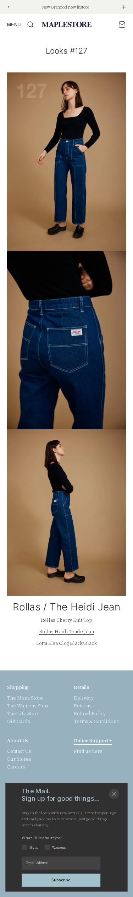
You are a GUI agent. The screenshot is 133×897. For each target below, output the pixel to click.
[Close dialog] (114, 793)
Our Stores (19, 759)
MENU (14, 24)
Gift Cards (18, 721)
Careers (16, 767)
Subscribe (61, 879)
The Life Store (23, 714)
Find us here (88, 751)
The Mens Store (25, 698)
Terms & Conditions (96, 721)
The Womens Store (28, 706)
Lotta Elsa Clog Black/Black (66, 643)
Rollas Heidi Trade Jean (66, 632)
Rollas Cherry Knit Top (66, 620)
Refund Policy (90, 714)
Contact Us (19, 751)
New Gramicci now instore (65, 7)
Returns (83, 706)
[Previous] (8, 7)
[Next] (124, 7)
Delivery (84, 698)
